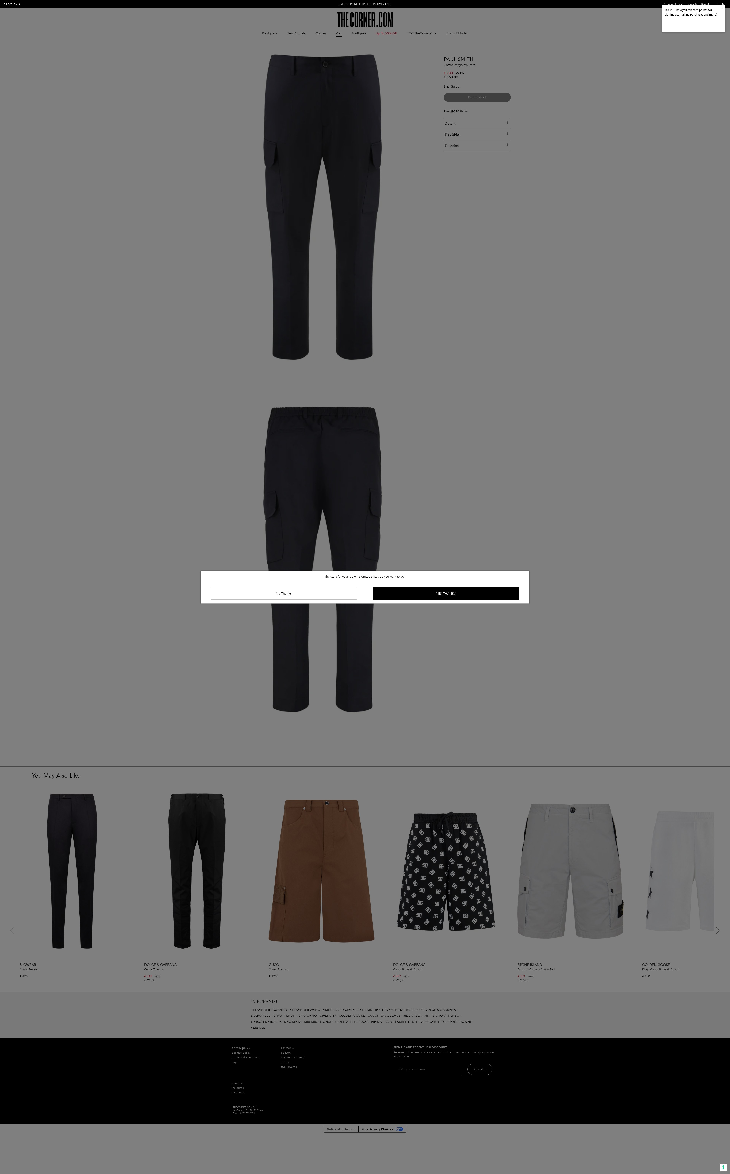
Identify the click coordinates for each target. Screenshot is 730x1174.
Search (720, 4)
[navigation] (11, 4)
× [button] (723, 8)
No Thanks (284, 593)
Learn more (677, 25)
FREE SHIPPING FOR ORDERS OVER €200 (365, 4)
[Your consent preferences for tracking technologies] (723, 1167)
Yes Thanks (446, 593)
